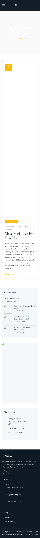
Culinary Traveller (11, 221)
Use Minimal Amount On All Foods (25, 307)
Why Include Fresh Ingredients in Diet (21, 318)
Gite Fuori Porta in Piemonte (28, 534)
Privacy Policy (9, 522)
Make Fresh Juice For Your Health (19, 236)
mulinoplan (10, 227)
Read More (9, 274)
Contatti (7, 518)
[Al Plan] (20, 5)
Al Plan (16, 532)
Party (26, 227)
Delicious (21, 227)
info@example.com (16, 428)
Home (15, 39)
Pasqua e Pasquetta (11, 299)
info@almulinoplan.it (14, 495)
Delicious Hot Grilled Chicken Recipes (22, 329)
